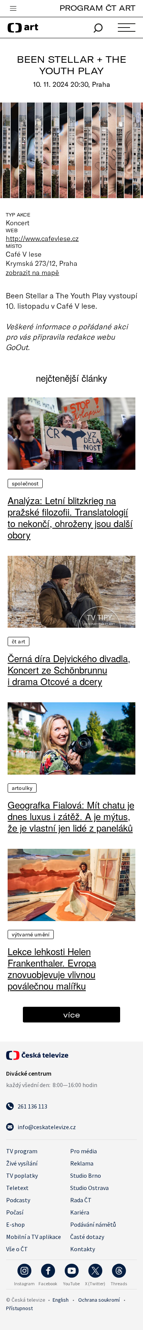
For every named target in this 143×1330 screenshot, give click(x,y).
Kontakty (82, 1249)
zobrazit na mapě (32, 272)
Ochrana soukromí (99, 1299)
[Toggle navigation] (13, 9)
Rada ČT (81, 1200)
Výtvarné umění (31, 934)
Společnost (25, 483)
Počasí (14, 1212)
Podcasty (18, 1200)
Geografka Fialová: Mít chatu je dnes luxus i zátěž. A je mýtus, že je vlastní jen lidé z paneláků (71, 816)
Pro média (83, 1151)
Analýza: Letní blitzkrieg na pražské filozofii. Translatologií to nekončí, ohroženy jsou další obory (70, 517)
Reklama (81, 1163)
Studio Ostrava (89, 1188)
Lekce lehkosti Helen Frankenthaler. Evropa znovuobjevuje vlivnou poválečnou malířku (52, 968)
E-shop (15, 1224)
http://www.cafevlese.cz (42, 238)
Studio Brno (85, 1175)
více (71, 1014)
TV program (21, 1151)
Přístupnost (19, 1308)
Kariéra (79, 1212)
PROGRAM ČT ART (97, 8)
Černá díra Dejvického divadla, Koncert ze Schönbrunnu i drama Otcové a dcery (69, 670)
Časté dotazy (87, 1236)
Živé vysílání (21, 1163)
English (61, 1299)
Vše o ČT (17, 1249)
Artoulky (22, 788)
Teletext (17, 1188)
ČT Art (18, 641)
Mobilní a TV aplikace (33, 1236)
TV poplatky (22, 1175)
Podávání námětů (93, 1224)
